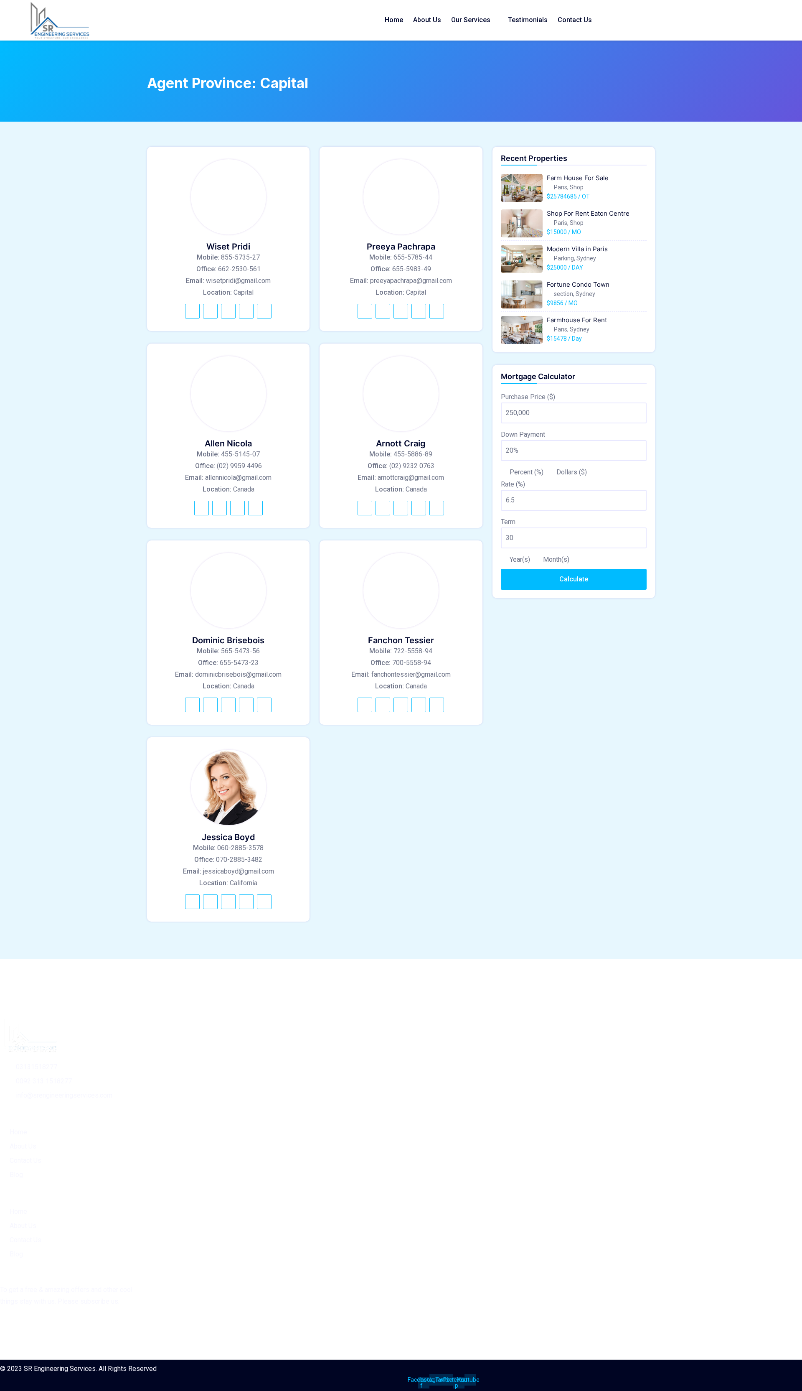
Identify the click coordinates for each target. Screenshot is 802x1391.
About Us (427, 20)
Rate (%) (513, 484)
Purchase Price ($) (528, 397)
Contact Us (575, 20)
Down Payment (523, 434)
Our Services (470, 20)
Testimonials (528, 20)
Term (508, 522)
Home (394, 20)
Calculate (573, 579)
